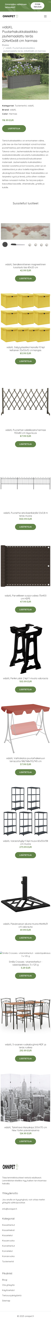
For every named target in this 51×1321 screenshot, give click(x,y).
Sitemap (6, 1300)
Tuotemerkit (21, 105)
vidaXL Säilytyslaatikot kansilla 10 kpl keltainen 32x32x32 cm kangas (26, 349)
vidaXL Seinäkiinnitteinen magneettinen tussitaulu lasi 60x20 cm (25, 266)
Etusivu (5, 45)
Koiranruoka (8, 1256)
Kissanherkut (8, 1225)
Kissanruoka (8, 1240)
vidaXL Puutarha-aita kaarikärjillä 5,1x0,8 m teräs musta (25, 514)
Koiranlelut (7, 1251)
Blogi (4, 1279)
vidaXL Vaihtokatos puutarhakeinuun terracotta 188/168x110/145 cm (25, 760)
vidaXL (31, 105)
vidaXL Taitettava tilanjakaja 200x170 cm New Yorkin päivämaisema (25, 1129)
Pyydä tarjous (38, 5)
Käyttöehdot (8, 1290)
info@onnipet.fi (9, 1209)
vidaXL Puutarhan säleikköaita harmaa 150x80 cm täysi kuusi (25, 431)
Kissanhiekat (8, 1230)
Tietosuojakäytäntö (12, 1295)
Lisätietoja (14, 128)
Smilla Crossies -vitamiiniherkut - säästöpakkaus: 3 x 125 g (25, 963)
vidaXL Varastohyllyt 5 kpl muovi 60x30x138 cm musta (25, 842)
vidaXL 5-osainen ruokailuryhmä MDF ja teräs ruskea (25, 1046)
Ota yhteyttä (8, 1285)
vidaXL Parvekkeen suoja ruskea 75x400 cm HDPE (25, 597)
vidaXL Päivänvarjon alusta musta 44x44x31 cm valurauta (25, 925)
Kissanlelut (7, 1235)
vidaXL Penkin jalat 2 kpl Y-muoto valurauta (25, 678)
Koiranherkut (8, 1245)
